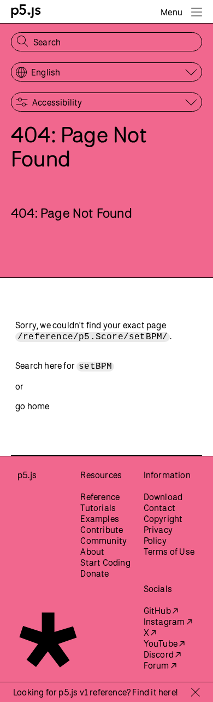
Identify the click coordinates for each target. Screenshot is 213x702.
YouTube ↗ (164, 643)
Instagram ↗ (168, 621)
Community (103, 541)
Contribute (101, 530)
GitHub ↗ (161, 611)
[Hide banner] (195, 692)
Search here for (63, 366)
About (92, 551)
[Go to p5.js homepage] (26, 11)
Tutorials (98, 508)
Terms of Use (169, 551)
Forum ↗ (160, 665)
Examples (99, 519)
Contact (159, 508)
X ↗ (150, 632)
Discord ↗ (162, 654)
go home (32, 406)
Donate (94, 573)
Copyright (163, 519)
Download (163, 497)
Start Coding (105, 562)
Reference (100, 497)
